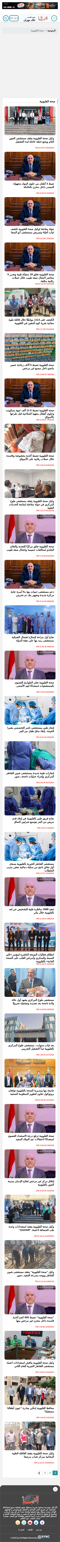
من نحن (39, 1530)
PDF (12, 18)
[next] (39, 1473)
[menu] (54, 18)
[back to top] (55, 1489)
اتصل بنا (21, 1530)
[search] (6, 18)
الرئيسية (51, 30)
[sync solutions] (44, 1537)
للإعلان (30, 1530)
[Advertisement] (30, 66)
